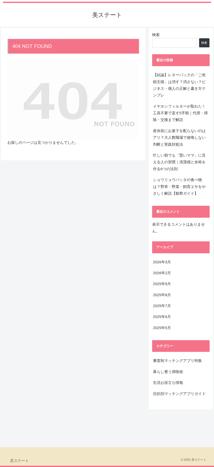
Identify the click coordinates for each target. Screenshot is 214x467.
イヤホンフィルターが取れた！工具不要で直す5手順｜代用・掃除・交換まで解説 (180, 113)
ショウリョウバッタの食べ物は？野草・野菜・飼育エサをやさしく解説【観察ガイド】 (179, 187)
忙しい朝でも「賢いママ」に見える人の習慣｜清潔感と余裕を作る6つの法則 (179, 162)
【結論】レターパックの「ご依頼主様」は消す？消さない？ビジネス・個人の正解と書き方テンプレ (179, 85)
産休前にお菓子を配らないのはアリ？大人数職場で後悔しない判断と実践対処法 (179, 138)
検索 (156, 35)
